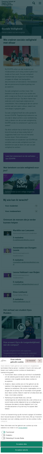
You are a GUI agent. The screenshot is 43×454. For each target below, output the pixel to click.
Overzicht (32, 360)
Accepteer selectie (21, 450)
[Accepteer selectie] (39, 361)
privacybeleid (23, 428)
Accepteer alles (21, 444)
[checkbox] (7, 432)
